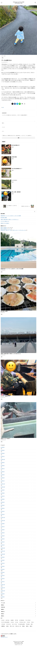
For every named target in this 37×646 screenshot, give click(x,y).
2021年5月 (2, 569)
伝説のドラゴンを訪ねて (5, 223)
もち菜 (12, 620)
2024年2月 (2, 477)
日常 (3, 107)
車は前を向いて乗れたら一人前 (6, 230)
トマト (16, 622)
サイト (3, 131)
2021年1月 (2, 581)
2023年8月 (2, 493)
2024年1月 (2, 480)
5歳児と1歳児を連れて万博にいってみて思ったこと (9, 219)
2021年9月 (2, 557)
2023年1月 (2, 514)
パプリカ (3, 624)
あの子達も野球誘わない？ (17, 168)
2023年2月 (2, 511)
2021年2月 (2, 578)
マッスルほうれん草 (21, 624)
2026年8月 (2, 447)
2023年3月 (2, 508)
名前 (3, 122)
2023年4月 (2, 505)
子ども (27, 624)
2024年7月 (2, 468)
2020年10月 (3, 590)
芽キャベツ (12, 626)
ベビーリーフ (14, 624)
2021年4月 (2, 572)
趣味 (23, 626)
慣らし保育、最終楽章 (16, 192)
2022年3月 (2, 538)
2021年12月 (3, 548)
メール (3, 127)
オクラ (16, 620)
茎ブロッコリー (18, 626)
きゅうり (7, 620)
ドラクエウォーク (22, 622)
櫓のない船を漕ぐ (4, 227)
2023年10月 (3, 487)
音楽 (27, 626)
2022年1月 (2, 545)
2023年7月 (2, 496)
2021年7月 (2, 563)
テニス (12, 622)
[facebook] (15, 104)
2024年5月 (2, 471)
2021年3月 (2, 575)
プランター (8, 624)
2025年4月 (2, 453)
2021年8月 (2, 560)
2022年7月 (2, 526)
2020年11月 (3, 587)
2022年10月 (3, 520)
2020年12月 (3, 584)
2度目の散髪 (14, 156)
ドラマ (28, 622)
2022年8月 (2, 523)
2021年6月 (2, 566)
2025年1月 (2, 456)
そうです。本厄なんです (5, 221)
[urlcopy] (24, 104)
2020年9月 (2, 593)
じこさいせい (14, 180)
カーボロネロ (21, 620)
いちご (2, 620)
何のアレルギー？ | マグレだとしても (19, 230)
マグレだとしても (18, 3)
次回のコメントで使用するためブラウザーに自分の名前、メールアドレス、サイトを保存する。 (17, 135)
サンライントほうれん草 (5, 622)
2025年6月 (2, 450)
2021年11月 (3, 551)
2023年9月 (2, 490)
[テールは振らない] (17, 104)
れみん (9, 228)
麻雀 (31, 626)
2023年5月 (2, 502)
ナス (32, 622)
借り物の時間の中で (16, 145)
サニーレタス (28, 620)
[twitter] (12, 104)
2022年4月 (2, 535)
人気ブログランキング (4, 637)
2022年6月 (2, 529)
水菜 (7, 626)
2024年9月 (2, 462)
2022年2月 (2, 541)
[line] (20, 104)
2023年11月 (3, 483)
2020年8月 (2, 596)
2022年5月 (2, 532)
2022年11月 (3, 517)
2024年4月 (2, 474)
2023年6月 (2, 499)
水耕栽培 (3, 626)
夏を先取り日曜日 (4, 217)
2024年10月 (3, 459)
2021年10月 (3, 554)
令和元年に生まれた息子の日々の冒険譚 (18, 641)
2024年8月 (2, 465)
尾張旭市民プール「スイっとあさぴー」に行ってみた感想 (11, 215)
